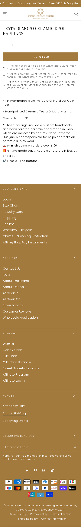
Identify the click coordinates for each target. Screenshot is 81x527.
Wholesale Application (20, 317)
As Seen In (11, 293)
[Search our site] (76, 13)
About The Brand (16, 281)
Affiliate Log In (14, 380)
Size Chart (11, 205)
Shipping (10, 218)
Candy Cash (12, 350)
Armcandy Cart (14, 406)
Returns (9, 224)
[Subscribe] (76, 447)
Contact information (53, 518)
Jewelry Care (13, 212)
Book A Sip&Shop (15, 413)
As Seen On (12, 299)
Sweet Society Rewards (21, 368)
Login (7, 199)
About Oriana (13, 287)
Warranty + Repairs (18, 230)
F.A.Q (6, 275)
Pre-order (40, 56)
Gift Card (10, 356)
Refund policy (18, 514)
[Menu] (5, 13)
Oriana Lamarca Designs (29, 505)
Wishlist (8, 344)
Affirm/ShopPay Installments (25, 242)
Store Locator (13, 305)
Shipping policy (28, 518)
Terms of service (61, 514)
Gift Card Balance (17, 362)
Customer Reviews (17, 311)
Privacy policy (38, 514)
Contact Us (12, 268)
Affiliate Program (16, 374)
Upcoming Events (15, 421)
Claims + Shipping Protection (25, 236)
